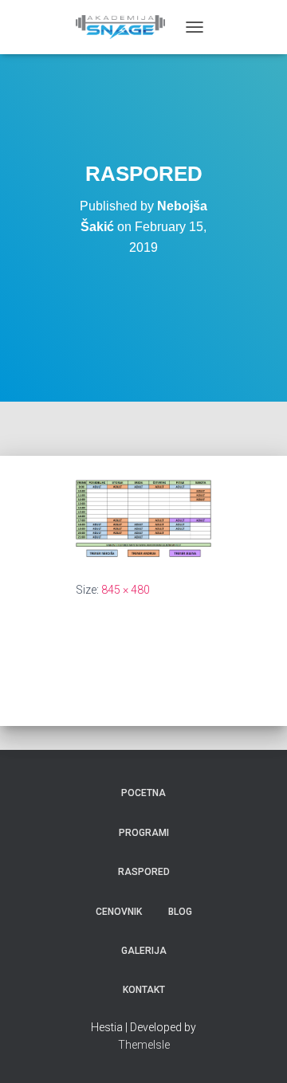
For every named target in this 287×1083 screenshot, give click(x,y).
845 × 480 (125, 589)
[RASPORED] (143, 517)
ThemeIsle (144, 1044)
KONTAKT (144, 989)
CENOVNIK (119, 911)
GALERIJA (144, 950)
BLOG (180, 911)
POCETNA (143, 793)
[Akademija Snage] (126, 27)
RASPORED (144, 871)
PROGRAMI (144, 832)
